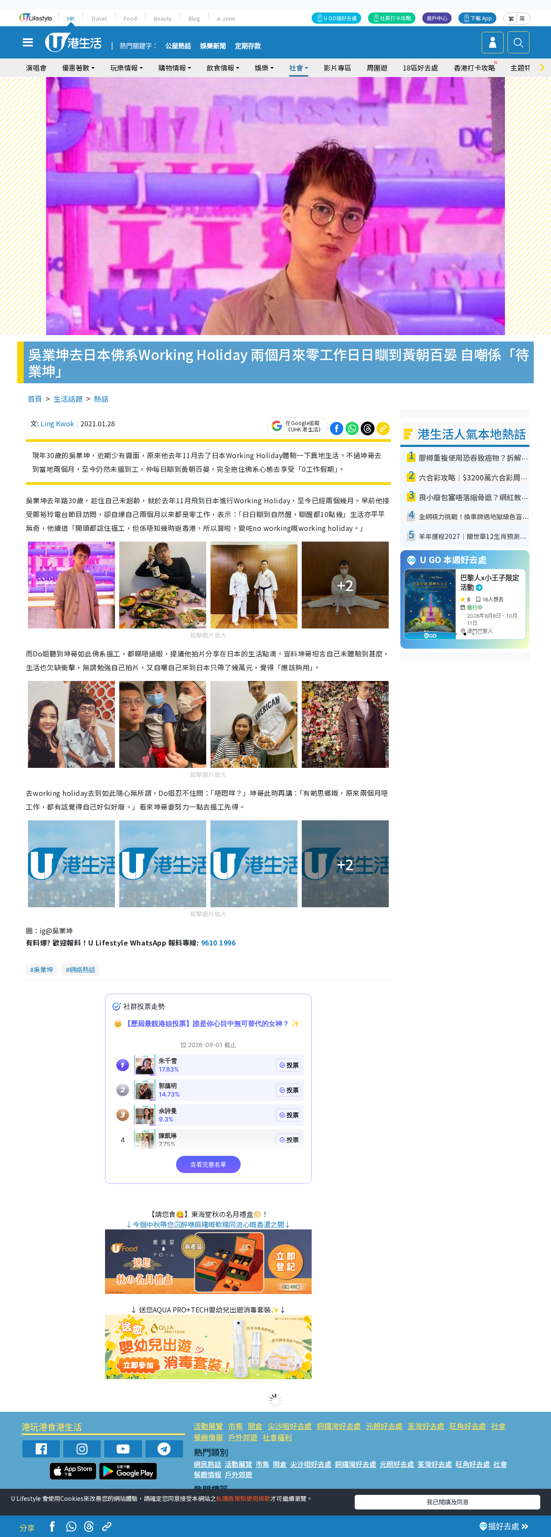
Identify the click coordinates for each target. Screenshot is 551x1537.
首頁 (35, 398)
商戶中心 (437, 18)
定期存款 (248, 46)
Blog (194, 18)
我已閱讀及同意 (448, 1501)
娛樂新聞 (213, 46)
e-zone (226, 18)
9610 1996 (218, 942)
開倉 (255, 1425)
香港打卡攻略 (474, 67)
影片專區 (337, 67)
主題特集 (524, 67)
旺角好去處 (467, 1425)
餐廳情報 (208, 1437)
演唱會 (36, 67)
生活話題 (68, 398)
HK (70, 18)
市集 (235, 1425)
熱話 (101, 398)
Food (130, 18)
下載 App (481, 18)
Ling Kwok (57, 423)
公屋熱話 (178, 46)
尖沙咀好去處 (290, 1425)
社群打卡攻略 (395, 18)
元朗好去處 (384, 1425)
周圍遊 (377, 67)
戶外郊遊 (242, 1437)
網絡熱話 (82, 969)
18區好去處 (420, 67)
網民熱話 (207, 1464)
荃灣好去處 (426, 1425)
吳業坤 (43, 969)
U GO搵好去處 (340, 18)
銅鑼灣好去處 (339, 1425)
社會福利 (277, 1437)
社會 (498, 1425)
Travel (99, 18)
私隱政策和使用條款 (243, 1498)
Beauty (163, 18)
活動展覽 (208, 1425)
